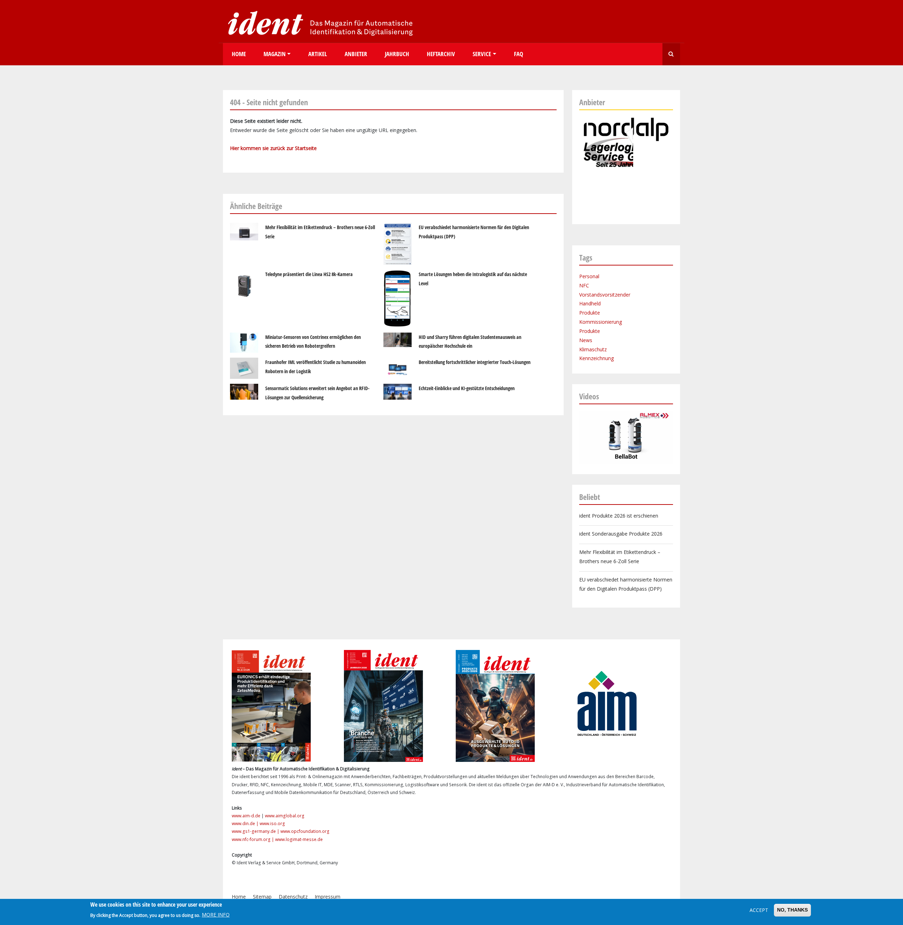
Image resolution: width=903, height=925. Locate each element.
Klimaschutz (593, 349)
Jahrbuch (397, 54)
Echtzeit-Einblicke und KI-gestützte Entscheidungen (467, 388)
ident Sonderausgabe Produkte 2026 (620, 533)
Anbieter (356, 54)
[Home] (318, 22)
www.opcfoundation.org (304, 831)
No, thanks (792, 910)
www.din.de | (246, 823)
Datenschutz (293, 896)
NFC (584, 285)
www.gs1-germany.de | (256, 831)
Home (239, 54)
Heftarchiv (441, 54)
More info (216, 915)
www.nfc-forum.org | (253, 839)
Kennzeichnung (596, 358)
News (585, 340)
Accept (759, 910)
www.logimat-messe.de (299, 839)
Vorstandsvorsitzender (604, 294)
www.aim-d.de (246, 816)
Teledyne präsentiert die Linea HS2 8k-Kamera (309, 274)
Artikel (317, 54)
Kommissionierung (600, 321)
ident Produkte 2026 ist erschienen (618, 515)
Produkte (589, 312)
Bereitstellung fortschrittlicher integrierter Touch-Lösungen (475, 362)
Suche (671, 54)
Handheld (590, 303)
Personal (589, 276)
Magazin (274, 54)
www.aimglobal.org (284, 816)
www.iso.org (272, 823)
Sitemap (262, 896)
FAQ (518, 54)
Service (482, 54)
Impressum (327, 896)
